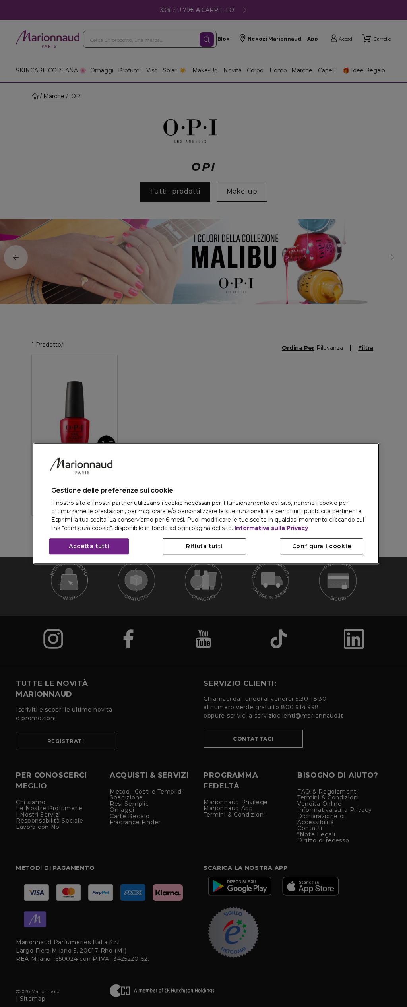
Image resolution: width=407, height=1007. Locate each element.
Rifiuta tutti (204, 546)
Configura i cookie (321, 546)
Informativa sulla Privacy (271, 528)
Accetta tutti (89, 546)
